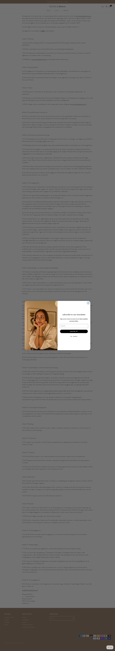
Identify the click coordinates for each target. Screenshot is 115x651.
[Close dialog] (88, 303)
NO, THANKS (73, 336)
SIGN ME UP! (74, 331)
